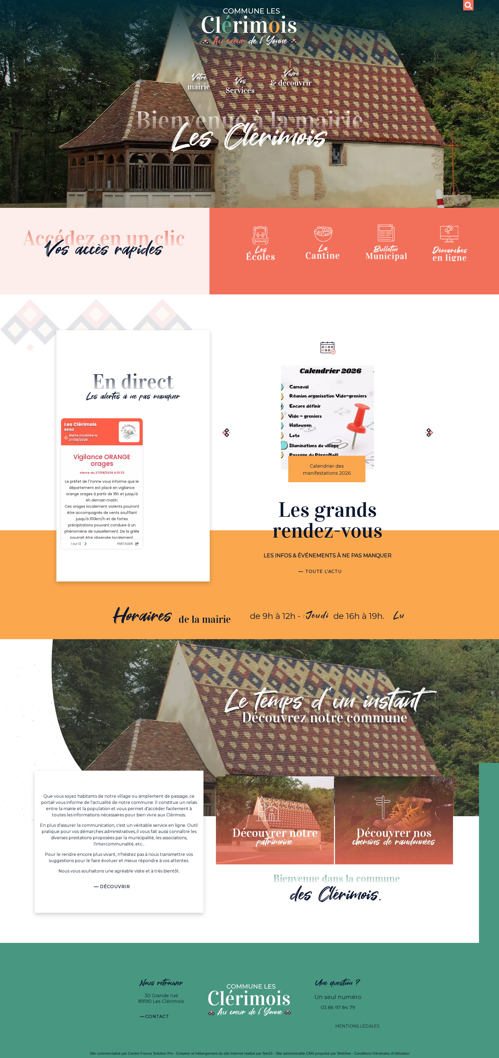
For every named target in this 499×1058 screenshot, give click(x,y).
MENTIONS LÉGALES (357, 1026)
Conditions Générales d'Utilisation (382, 1053)
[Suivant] (427, 433)
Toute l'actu (323, 571)
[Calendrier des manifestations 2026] (327, 418)
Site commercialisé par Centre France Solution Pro (131, 1053)
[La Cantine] (323, 242)
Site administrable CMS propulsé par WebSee (313, 1053)
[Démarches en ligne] (450, 242)
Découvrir (115, 886)
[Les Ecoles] (260, 242)
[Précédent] (227, 433)
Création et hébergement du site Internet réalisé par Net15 (224, 1053)
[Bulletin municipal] (387, 242)
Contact (157, 1016)
